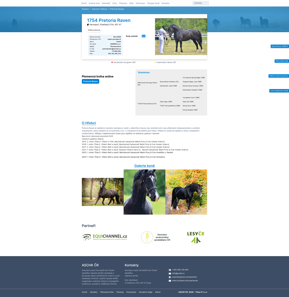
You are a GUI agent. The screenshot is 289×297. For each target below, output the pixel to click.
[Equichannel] (104, 238)
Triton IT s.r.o (201, 292)
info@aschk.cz (178, 273)
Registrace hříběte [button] (280, 46)
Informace (140, 3)
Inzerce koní (94, 3)
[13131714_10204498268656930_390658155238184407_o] (144, 192)
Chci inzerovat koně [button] (279, 91)
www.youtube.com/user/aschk (185, 280)
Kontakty (166, 3)
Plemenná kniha (107, 292)
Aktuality (93, 292)
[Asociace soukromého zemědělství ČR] (156, 239)
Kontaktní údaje (145, 292)
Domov (85, 9)
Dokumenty (131, 292)
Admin (158, 292)
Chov (114, 3)
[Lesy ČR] (196, 239)
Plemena (123, 3)
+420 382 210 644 (180, 270)
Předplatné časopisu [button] (278, 76)
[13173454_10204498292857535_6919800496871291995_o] (103, 192)
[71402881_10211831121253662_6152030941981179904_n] (186, 192)
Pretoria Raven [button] (90, 81)
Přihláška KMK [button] (282, 61)
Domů (84, 3)
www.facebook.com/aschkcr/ (184, 277)
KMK (131, 3)
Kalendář (106, 3)
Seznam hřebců (99, 9)
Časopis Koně (153, 3)
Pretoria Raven (117, 9)
